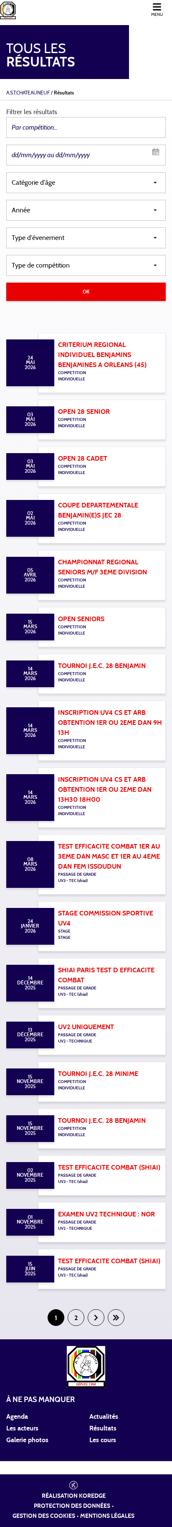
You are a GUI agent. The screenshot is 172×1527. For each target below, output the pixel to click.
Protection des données (72, 1506)
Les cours (102, 1440)
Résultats (102, 1428)
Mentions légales (107, 1516)
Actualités (103, 1416)
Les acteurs (22, 1428)
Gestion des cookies (44, 1516)
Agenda (17, 1416)
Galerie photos (27, 1440)
